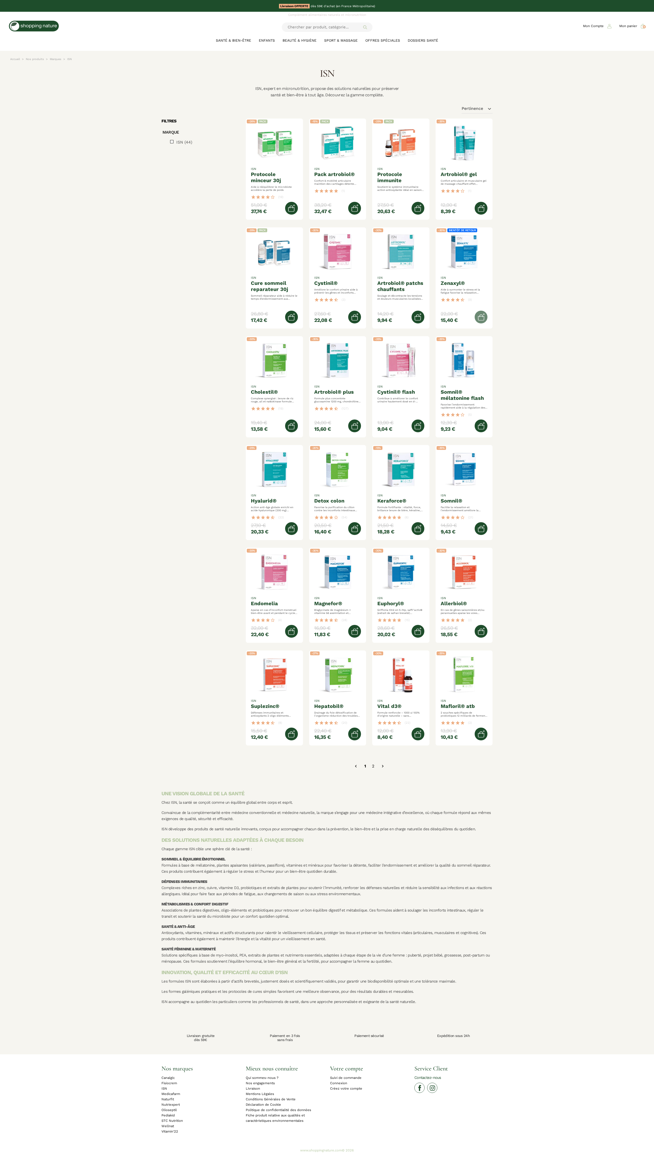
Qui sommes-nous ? (262, 1078)
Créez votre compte (346, 1088)
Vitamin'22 (169, 1131)
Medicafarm (170, 1094)
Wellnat (167, 1126)
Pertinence (477, 109)
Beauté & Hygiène (300, 40)
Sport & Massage (341, 40)
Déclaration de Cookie (263, 1104)
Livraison (253, 1088)
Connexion (338, 1083)
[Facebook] (419, 1088)
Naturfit (167, 1099)
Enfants (267, 40)
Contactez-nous (427, 1077)
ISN (184, 142)
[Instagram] (432, 1088)
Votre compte (346, 1068)
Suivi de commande (345, 1078)
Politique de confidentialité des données (278, 1110)
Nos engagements (260, 1083)
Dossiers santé (423, 40)
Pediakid (168, 1115)
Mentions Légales (260, 1094)
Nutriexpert (170, 1104)
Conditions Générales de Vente (271, 1099)
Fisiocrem (169, 1083)
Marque (170, 132)
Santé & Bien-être (233, 40)
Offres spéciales (382, 40)
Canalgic (168, 1078)
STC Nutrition (172, 1121)
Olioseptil (169, 1110)
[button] (597, 26)
